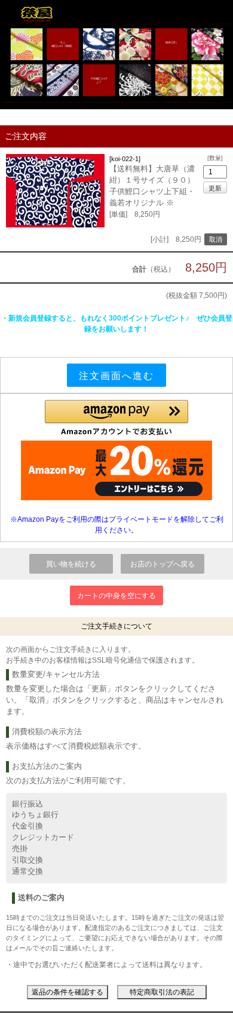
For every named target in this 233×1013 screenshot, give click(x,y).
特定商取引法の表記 (162, 992)
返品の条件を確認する (67, 992)
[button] (116, 418)
